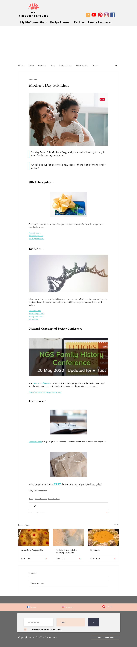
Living (53, 65)
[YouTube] (94, 15)
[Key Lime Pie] (103, 537)
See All (116, 525)
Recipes (31, 65)
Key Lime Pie (95, 550)
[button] (116, 65)
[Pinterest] (100, 15)
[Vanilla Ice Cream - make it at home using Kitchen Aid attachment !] (68, 537)
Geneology (42, 65)
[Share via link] (35, 506)
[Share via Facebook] (30, 506)
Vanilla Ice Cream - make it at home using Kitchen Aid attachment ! (66, 551)
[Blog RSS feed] (88, 15)
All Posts (21, 65)
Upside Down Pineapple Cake (32, 550)
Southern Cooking (65, 65)
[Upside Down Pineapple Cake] (33, 537)
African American (82, 65)
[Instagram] (106, 15)
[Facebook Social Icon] (112, 15)
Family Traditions (54, 499)
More (94, 65)
